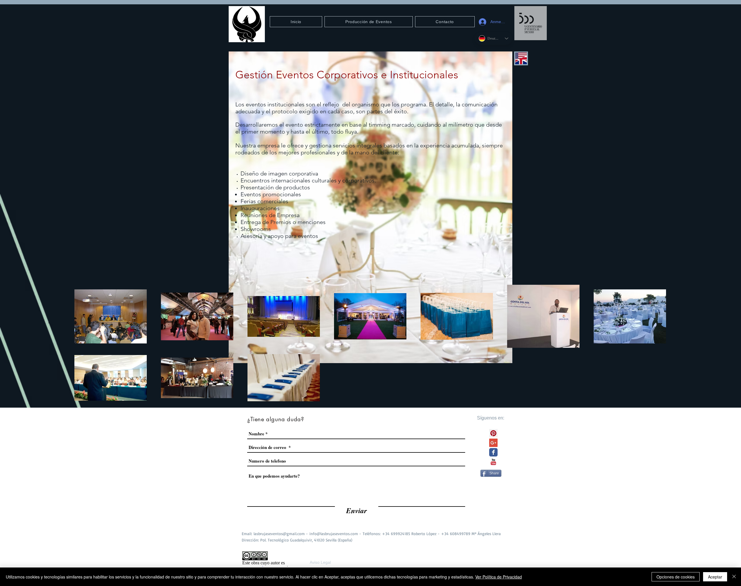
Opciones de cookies (675, 577)
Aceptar (715, 577)
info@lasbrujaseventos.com (333, 533)
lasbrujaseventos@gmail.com (279, 533)
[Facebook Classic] (493, 452)
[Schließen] (734, 576)
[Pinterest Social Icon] (493, 433)
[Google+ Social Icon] (493, 443)
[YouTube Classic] (493, 462)
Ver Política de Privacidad (498, 577)
